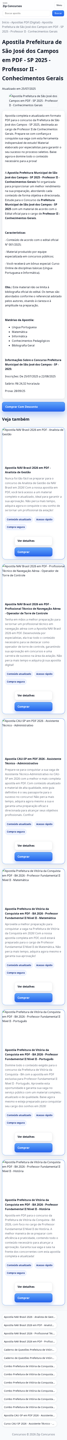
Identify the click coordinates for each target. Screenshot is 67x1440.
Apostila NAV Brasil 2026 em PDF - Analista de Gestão (30, 1325)
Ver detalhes (26, 541)
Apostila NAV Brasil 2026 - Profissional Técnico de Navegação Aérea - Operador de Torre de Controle (30, 1333)
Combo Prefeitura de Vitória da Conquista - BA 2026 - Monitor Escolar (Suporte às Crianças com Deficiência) (30, 1382)
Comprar (24, 552)
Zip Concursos (12, 6)
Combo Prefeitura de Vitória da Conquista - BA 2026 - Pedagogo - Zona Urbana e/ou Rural (30, 1399)
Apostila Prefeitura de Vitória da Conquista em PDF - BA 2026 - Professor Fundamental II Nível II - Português (31, 1054)
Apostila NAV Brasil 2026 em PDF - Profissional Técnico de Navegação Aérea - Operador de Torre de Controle (33, 608)
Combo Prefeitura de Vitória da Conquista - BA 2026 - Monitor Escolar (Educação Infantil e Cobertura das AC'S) (30, 1366)
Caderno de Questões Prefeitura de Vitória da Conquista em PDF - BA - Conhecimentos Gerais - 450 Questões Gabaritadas (30, 1358)
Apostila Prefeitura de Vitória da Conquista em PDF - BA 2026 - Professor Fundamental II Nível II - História (31, 1204)
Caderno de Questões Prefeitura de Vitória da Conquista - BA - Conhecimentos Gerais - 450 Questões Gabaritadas (30, 1349)
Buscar (58, 13)
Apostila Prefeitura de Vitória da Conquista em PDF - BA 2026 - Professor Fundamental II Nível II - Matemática (31, 913)
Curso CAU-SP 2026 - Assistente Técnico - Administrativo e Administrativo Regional (30, 1423)
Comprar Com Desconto (21, 407)
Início (5, 22)
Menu (59, 5)
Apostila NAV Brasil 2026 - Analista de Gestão (30, 1317)
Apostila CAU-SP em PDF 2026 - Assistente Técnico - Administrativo (30, 1415)
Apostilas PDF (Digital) (25, 22)
